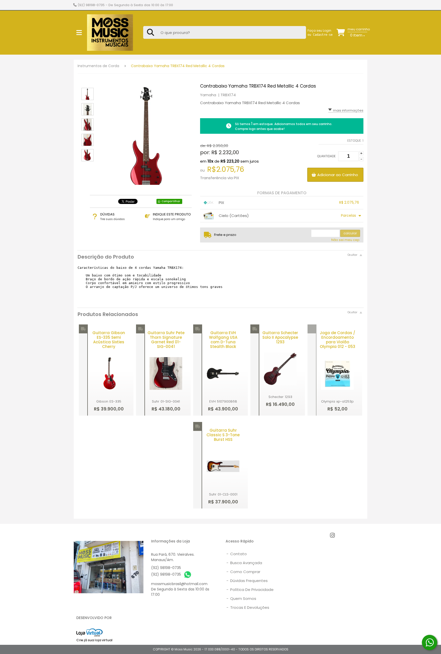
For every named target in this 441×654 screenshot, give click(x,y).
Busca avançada (244, 562)
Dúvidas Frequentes (247, 580)
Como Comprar (243, 571)
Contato (236, 553)
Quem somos (241, 598)
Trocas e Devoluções (247, 607)
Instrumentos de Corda (98, 65)
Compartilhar (171, 201)
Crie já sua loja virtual (94, 640)
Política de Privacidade (250, 589)
